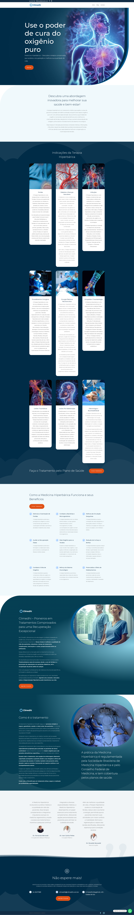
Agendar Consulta (26, 686)
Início (93, 5)
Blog (98, 5)
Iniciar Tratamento (96, 470)
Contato (103, 5)
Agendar (29, 67)
